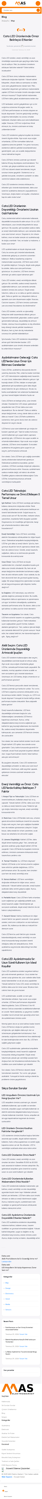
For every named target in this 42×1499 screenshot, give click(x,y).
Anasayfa (5, 21)
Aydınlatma (6, 1426)
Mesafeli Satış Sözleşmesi (11, 1457)
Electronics (9, 1294)
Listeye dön (6, 1261)
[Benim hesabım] (37, 3)
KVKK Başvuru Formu (9, 1465)
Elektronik (5, 1429)
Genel (7, 1299)
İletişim (4, 1417)
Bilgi (13, 21)
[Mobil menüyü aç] (4, 3)
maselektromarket (30, 46)
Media (7, 1304)
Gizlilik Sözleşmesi (8, 1450)
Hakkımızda (6, 1402)
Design (8, 1288)
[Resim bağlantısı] (18, 1389)
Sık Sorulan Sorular (8, 1405)
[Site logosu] (21, 3)
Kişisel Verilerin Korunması (11, 1453)
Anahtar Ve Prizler (8, 1433)
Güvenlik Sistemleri (8, 1441)
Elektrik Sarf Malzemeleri (10, 1437)
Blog (3, 1413)
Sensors (8, 1310)
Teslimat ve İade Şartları (10, 1461)
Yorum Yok (23, 1334)
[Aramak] (38, 10)
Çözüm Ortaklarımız (9, 1409)
